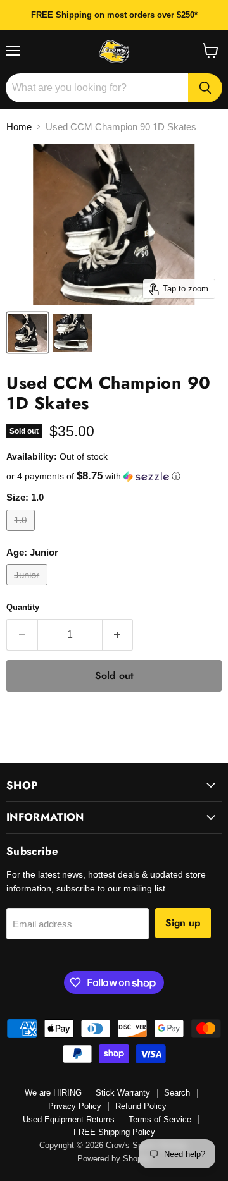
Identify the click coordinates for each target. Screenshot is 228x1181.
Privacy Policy (74, 1106)
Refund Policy (141, 1106)
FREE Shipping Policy (114, 1132)
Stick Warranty (123, 1093)
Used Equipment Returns (69, 1119)
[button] (114, 476)
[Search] (205, 87)
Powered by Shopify (114, 1158)
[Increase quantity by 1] (118, 635)
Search (177, 1093)
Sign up (183, 922)
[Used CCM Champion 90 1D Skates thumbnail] (27, 332)
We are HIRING (53, 1093)
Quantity (22, 607)
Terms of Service (160, 1119)
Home (19, 126)
